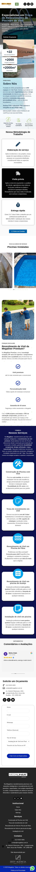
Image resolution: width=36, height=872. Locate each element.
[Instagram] (25, 4)
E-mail (9, 715)
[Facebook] (31, 4)
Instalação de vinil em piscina (18, 617)
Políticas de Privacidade (18, 870)
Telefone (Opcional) (12, 730)
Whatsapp (10, 722)
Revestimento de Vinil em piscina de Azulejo (18, 582)
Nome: (9, 707)
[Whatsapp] (28, 4)
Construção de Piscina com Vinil (18, 473)
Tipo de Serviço (11, 737)
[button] (10, 289)
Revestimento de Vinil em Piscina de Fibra (18, 547)
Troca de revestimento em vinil (18, 510)
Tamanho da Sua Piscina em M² (16, 745)
